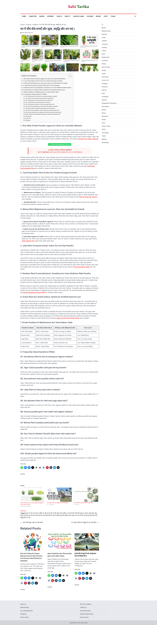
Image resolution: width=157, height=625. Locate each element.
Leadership (105, 96)
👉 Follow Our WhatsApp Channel (59, 144)
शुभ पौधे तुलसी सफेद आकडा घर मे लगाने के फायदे (73, 515)
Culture (104, 50)
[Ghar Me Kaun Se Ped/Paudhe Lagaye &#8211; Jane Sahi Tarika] (32, 495)
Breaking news (106, 31)
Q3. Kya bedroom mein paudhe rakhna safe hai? (39, 100)
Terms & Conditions (85, 604)
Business (104, 34)
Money (98, 16)
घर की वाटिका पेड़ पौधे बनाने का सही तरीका (83, 502)
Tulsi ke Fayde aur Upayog (88, 197)
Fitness (104, 64)
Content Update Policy (86, 614)
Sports (104, 129)
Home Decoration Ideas (81, 267)
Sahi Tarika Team (26, 32)
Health (59, 16)
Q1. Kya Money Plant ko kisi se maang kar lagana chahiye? (41, 96)
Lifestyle (23, 511)
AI (102, 24)
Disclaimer (23, 614)
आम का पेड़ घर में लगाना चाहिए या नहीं (36, 513)
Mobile (42, 16)
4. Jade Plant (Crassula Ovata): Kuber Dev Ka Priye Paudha (41, 85)
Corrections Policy (85, 610)
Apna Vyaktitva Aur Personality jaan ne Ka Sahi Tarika (60, 554)
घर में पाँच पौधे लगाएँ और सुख (74, 513)
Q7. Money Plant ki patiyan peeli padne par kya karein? (40, 108)
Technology (105, 132)
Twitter (104, 136)
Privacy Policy (24, 617)
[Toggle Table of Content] (69, 76)
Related (28, 120)
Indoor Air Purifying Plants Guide (68, 318)
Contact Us (83, 607)
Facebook (105, 60)
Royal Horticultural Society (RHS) (34, 292)
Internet (50, 16)
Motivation (105, 116)
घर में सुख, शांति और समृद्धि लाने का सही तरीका (57, 502)
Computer (33, 16)
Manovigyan (105, 106)
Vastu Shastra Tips (28, 241)
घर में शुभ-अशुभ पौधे (88, 513)
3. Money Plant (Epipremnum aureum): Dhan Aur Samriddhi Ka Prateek (45, 83)
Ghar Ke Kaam (78, 16)
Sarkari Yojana (106, 126)
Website (104, 139)
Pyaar (113, 16)
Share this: (29, 116)
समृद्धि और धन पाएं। (25, 517)
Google (104, 70)
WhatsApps (105, 142)
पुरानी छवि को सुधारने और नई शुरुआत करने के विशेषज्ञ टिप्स (85, 554)
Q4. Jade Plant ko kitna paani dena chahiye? (38, 102)
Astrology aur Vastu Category (88, 139)
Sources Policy (84, 617)
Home (24, 16)
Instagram (105, 83)
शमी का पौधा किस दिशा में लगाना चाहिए (49, 515)
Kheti (106, 16)
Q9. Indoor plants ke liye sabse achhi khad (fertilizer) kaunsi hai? (44, 112)
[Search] (135, 16)
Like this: (28, 118)
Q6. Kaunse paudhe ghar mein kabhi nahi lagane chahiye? (42, 106)
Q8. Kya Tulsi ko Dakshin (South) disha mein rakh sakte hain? (42, 110)
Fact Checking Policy (26, 610)
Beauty (67, 16)
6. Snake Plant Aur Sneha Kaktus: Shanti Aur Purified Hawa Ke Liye (44, 90)
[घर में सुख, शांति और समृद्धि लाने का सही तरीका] (59, 495)
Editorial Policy (24, 607)
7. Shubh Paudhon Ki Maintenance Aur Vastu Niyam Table (41, 92)
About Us (23, 604)
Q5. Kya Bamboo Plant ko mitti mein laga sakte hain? (40, 104)
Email (103, 54)
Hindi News (105, 77)
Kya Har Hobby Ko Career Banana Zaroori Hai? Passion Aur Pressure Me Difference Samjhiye (31, 557)
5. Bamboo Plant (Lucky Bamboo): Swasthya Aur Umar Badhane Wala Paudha (47, 87)
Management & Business (109, 103)
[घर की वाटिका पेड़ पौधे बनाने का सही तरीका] (86, 495)
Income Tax (105, 80)
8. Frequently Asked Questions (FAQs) (35, 94)
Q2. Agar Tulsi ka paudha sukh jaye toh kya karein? (40, 98)
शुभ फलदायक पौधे (92, 515)
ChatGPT (104, 41)
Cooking (90, 16)
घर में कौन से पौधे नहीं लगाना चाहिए (56, 513)
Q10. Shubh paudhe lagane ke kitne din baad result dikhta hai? (43, 114)
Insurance (105, 86)
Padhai (104, 119)
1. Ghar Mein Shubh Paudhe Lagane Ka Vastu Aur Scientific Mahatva (44, 78)
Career (104, 37)
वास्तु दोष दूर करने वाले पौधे (30, 515)
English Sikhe (106, 57)
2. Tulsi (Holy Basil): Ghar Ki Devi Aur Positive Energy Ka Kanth (42, 81)
